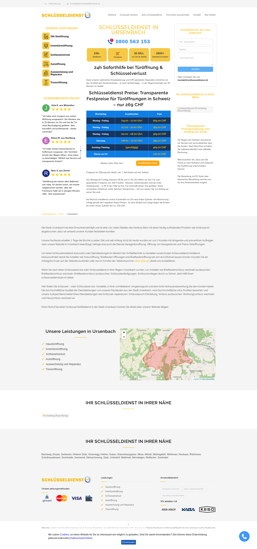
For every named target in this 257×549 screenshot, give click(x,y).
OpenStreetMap (208, 379)
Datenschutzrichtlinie (81, 538)
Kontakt (197, 15)
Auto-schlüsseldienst (152, 15)
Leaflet (196, 379)
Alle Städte (210, 15)
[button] (80, 146)
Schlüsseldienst (48, 214)
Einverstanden (128, 542)
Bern (61, 214)
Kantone (112, 15)
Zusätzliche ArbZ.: (148, 163)
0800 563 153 (55, 4)
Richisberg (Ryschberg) (55, 415)
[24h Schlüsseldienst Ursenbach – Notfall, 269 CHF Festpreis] (69, 14)
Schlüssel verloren (129, 15)
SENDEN (195, 69)
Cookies (64, 534)
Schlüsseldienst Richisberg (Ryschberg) (191, 109)
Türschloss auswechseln (177, 15)
